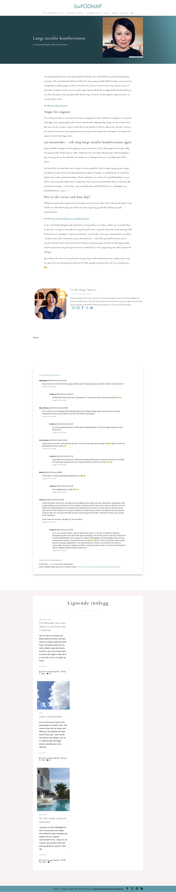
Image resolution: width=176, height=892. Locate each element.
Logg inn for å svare (49, 386)
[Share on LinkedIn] (36, 353)
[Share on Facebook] (36, 343)
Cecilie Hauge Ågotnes (42, 44)
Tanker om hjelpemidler (50, 716)
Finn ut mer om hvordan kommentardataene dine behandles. (99, 567)
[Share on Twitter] (36, 346)
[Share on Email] (36, 356)
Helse (53, 44)
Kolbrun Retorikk (99, 889)
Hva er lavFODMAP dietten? (53, 13)
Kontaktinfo (124, 13)
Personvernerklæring (115, 889)
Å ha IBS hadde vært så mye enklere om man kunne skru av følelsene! (52, 626)
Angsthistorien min (59, 105)
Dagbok (114, 13)
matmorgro (43, 380)
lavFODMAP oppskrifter (74, 13)
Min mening (47, 619)
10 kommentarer (62, 44)
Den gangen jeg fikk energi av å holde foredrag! (70, 218)
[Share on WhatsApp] (36, 359)
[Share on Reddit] (36, 350)
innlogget (51, 564)
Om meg (106, 13)
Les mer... (43, 666)
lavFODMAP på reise (93, 13)
